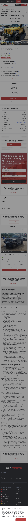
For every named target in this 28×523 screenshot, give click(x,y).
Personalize (8, 519)
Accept (20, 519)
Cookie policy (21, 516)
